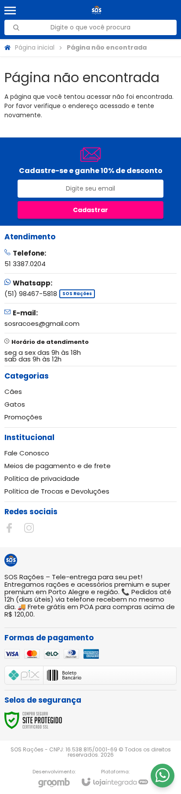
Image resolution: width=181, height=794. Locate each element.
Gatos (14, 404)
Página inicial (34, 47)
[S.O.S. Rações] (96, 10)
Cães (13, 391)
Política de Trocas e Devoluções (56, 491)
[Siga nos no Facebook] (9, 528)
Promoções (23, 417)
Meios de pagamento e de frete (57, 465)
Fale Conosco (26, 453)
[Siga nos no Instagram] (29, 528)
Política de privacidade (42, 478)
